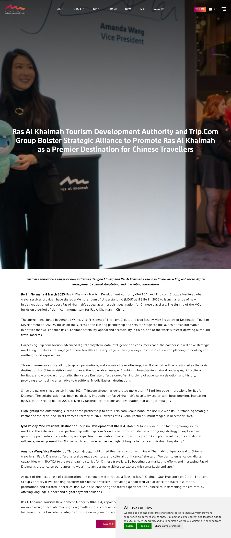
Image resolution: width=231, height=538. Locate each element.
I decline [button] (144, 526)
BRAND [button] (113, 9)
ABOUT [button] (61, 9)
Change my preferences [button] (167, 526)
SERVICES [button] (79, 9)
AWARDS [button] (159, 9)
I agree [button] (130, 526)
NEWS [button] (128, 9)
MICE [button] (143, 9)
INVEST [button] (97, 9)
